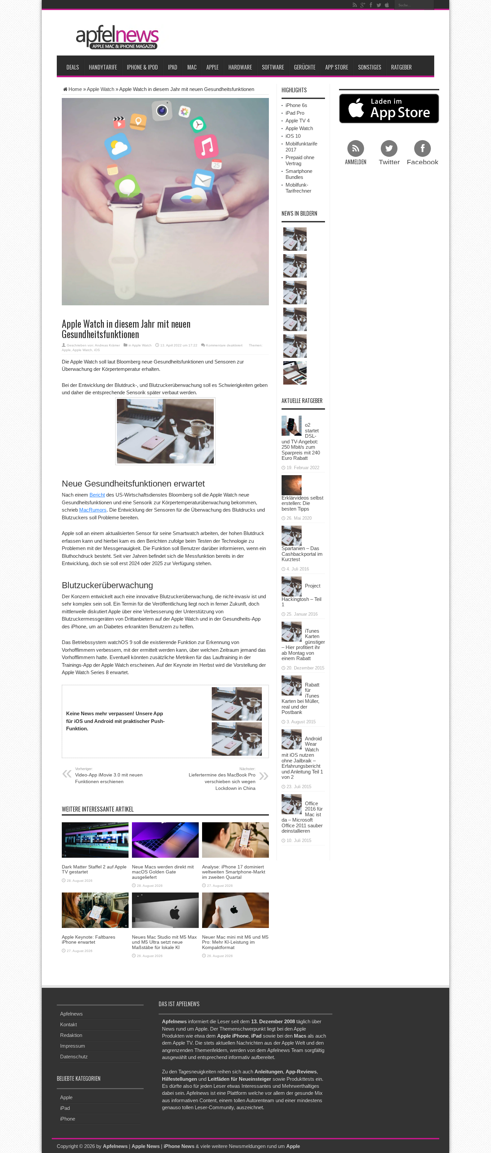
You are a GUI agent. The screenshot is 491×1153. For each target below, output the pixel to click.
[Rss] (354, 5)
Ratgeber (401, 67)
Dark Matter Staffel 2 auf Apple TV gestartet (94, 869)
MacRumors (93, 510)
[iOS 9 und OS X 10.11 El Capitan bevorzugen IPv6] (295, 292)
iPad (172, 67)
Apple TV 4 (298, 120)
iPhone (67, 1119)
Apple (212, 67)
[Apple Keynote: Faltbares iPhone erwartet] (95, 910)
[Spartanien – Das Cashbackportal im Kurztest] (292, 535)
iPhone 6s (296, 105)
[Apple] (386, 5)
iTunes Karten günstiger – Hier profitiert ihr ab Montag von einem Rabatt (303, 644)
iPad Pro (295, 113)
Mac (191, 67)
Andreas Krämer (107, 345)
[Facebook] (370, 5)
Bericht (97, 495)
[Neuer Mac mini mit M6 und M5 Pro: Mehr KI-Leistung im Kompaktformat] (235, 910)
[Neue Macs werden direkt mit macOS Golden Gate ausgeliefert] (165, 839)
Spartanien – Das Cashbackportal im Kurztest (302, 553)
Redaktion (71, 1035)
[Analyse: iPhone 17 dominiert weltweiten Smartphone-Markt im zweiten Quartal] (235, 839)
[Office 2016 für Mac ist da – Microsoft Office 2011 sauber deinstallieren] (292, 803)
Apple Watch (100, 89)
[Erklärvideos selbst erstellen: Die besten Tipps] (292, 484)
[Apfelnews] (115, 37)
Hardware (240, 67)
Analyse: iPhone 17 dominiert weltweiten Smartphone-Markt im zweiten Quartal (233, 872)
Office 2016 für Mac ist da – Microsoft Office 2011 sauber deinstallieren (302, 817)
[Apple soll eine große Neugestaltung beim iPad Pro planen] (295, 373)
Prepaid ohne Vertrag (300, 160)
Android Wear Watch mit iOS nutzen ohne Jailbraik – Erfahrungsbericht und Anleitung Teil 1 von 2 (302, 758)
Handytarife (103, 67)
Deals (72, 67)
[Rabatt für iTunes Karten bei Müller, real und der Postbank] (292, 685)
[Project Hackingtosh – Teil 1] (292, 586)
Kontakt (68, 1024)
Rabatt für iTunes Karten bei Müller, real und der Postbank (300, 698)
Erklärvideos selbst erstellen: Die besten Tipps (302, 503)
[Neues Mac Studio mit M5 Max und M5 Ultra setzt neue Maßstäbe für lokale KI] (165, 910)
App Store (336, 67)
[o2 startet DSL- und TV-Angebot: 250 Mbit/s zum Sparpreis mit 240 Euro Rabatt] (292, 425)
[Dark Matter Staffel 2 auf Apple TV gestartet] (95, 839)
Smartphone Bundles (299, 174)
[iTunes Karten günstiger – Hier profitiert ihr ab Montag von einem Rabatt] (292, 631)
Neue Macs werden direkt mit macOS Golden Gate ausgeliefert (163, 872)
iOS (97, 350)
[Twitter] (378, 5)
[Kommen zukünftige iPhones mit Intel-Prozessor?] (295, 239)
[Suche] (429, 5)
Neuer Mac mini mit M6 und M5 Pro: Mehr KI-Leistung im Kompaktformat (235, 942)
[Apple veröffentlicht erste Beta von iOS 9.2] (295, 319)
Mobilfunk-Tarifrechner (298, 188)
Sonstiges (369, 67)
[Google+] (362, 5)
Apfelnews (71, 1014)
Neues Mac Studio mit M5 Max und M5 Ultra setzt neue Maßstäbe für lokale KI (164, 942)
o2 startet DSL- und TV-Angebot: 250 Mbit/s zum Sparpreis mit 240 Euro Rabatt (301, 441)
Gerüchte (304, 67)
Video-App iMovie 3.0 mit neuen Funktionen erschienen (109, 775)
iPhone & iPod (142, 67)
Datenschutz (74, 1056)
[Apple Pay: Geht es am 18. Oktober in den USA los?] (295, 266)
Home (75, 89)
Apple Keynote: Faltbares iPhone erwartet (88, 939)
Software (273, 67)
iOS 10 (293, 136)
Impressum (72, 1046)
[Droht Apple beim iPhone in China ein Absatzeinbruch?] (295, 346)
